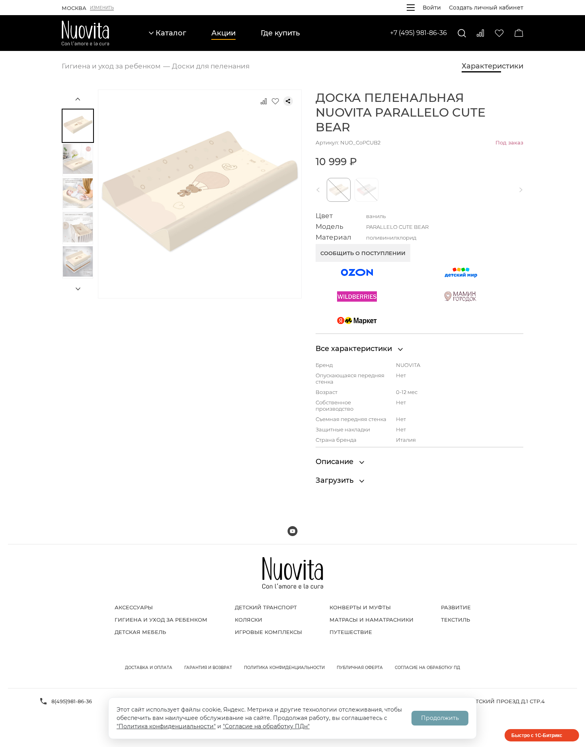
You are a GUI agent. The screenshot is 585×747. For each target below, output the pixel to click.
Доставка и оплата (148, 667)
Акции (223, 33)
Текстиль (455, 619)
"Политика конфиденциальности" (166, 726)
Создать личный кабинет (486, 7)
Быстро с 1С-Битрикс (536, 735)
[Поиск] (462, 33)
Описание (335, 461)
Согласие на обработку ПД (427, 667)
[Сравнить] (480, 33)
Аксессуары (134, 607)
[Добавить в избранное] (275, 101)
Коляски (248, 619)
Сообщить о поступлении (363, 253)
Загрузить (335, 480)
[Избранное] (499, 33)
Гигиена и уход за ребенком (161, 619)
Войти (432, 7)
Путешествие (351, 632)
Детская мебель (140, 632)
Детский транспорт (266, 607)
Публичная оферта (360, 667)
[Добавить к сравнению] (263, 101)
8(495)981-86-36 (71, 701)
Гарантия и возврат (208, 667)
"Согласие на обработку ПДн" (266, 726)
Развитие (456, 607)
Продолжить (440, 718)
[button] (320, 190)
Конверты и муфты (360, 607)
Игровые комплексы (268, 632)
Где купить (280, 33)
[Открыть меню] (411, 7)
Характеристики (492, 66)
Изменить (102, 8)
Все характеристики (355, 348)
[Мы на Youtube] (292, 531)
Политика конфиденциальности (284, 667)
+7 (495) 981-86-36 (418, 33)
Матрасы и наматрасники (371, 619)
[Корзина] (519, 33)
